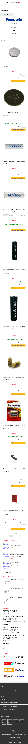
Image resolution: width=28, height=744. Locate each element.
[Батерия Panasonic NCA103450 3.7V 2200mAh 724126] (14, 507)
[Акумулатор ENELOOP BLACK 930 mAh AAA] (14, 266)
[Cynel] (9, 676)
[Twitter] (6, 712)
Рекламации (4, 693)
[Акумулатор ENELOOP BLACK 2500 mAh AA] (14, 323)
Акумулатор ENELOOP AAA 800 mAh (14, 161)
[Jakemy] (9, 670)
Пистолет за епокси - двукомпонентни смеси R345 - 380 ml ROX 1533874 (17, 555)
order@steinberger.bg (12, 706)
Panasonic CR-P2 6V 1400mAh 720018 (14, 425)
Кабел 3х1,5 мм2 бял (16, 579)
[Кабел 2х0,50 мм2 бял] (6, 600)
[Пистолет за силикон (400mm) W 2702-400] (6, 546)
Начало (3, 690)
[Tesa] (9, 663)
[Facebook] (3, 712)
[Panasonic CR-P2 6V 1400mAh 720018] (14, 422)
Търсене (16, 690)
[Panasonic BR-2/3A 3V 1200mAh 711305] (14, 373)
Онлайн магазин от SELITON (14, 742)
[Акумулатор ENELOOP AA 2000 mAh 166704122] (14, 206)
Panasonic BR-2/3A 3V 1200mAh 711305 (14, 377)
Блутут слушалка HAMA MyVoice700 (14, 469)
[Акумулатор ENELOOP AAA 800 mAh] (14, 158)
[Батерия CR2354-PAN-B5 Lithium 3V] (14, 60)
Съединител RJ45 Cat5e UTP (17, 589)
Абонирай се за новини (9, 646)
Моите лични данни (14, 737)
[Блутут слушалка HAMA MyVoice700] (14, 465)
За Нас (2, 696)
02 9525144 (11, 709)
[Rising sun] (9, 657)
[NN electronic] (19, 676)
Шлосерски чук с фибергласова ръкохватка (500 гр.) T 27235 (16, 564)
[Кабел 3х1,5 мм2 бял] (6, 582)
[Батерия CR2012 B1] (14, 109)
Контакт (3, 699)
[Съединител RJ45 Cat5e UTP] (6, 591)
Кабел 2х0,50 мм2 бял (16, 597)
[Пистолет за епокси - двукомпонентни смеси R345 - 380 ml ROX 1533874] (6, 555)
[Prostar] (19, 663)
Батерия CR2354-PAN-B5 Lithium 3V (13, 64)
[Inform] (19, 670)
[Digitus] (19, 657)
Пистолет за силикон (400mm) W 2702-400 (15, 544)
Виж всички (5, 648)
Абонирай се (7, 572)
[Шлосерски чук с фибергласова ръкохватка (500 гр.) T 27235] (6, 565)
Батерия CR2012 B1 (14, 112)
